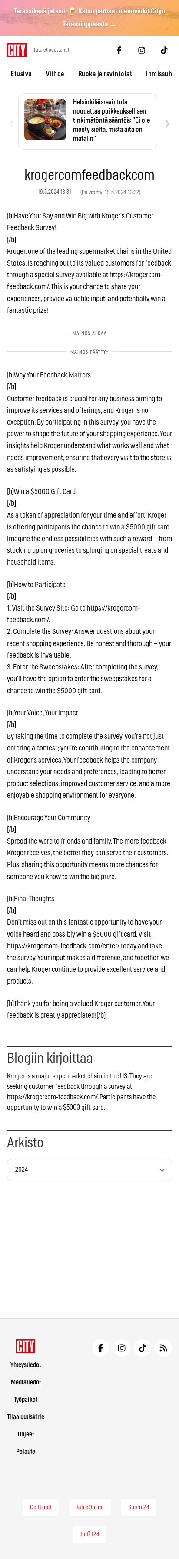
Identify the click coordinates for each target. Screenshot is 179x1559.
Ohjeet (26, 1434)
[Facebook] (119, 50)
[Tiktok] (164, 50)
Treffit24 (89, 1534)
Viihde (55, 74)
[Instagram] (141, 50)
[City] (26, 1346)
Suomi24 (138, 1507)
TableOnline (90, 1507)
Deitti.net (41, 1507)
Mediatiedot (26, 1382)
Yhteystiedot (25, 1365)
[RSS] (163, 1348)
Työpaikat (25, 1400)
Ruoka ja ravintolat (105, 74)
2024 (21, 1169)
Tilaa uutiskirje (25, 1417)
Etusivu (21, 74)
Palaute (25, 1452)
